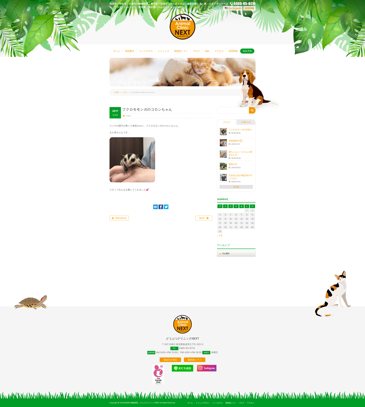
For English (235, 8)
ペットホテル (146, 51)
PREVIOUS (120, 218)
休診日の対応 (170, 359)
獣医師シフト (181, 51)
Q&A (207, 51)
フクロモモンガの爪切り (240, 129)
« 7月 (220, 235)
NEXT (202, 218)
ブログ (196, 51)
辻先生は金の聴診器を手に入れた (240, 177)
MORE (236, 187)
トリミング (163, 51)
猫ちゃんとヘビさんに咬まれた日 (240, 153)
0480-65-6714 (187, 348)
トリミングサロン (202, 403)
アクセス (219, 51)
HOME (116, 92)
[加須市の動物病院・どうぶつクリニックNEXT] (182, 38)
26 (231, 227)
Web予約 (247, 51)
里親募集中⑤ (235, 140)
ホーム (116, 51)
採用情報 (249, 8)
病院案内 (129, 51)
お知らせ (246, 122)
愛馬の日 (233, 164)
